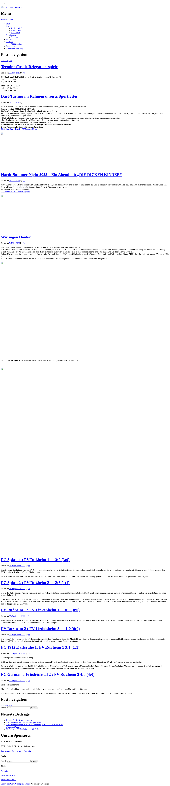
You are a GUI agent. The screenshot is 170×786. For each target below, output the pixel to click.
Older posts (6, 61)
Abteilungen (11, 35)
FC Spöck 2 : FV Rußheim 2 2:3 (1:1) (35, 582)
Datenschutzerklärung (14, 48)
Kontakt (9, 39)
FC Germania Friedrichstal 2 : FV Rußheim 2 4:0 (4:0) (48, 674)
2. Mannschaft (16, 30)
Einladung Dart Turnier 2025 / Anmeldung (19, 129)
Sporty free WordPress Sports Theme (15, 784)
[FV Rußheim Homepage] (11, 7)
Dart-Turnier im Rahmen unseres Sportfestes (39, 96)
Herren (8, 26)
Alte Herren (15, 33)
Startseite (4, 771)
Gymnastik (15, 37)
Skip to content (7, 19)
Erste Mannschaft (8, 775)
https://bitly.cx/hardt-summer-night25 (15, 191)
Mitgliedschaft (16, 44)
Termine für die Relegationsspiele (29, 66)
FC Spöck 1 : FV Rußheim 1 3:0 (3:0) (35, 559)
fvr (24, 73)
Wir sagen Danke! (16, 237)
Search (3, 708)
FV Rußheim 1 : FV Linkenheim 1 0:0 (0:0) (40, 610)
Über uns (9, 42)
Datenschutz (16, 751)
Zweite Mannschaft (8, 780)
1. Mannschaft (16, 28)
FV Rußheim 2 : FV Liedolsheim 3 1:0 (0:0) (40, 628)
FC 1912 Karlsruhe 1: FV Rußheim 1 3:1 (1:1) (40, 647)
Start (8, 24)
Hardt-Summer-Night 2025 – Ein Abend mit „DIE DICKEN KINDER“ (61, 174)
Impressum (10, 46)
